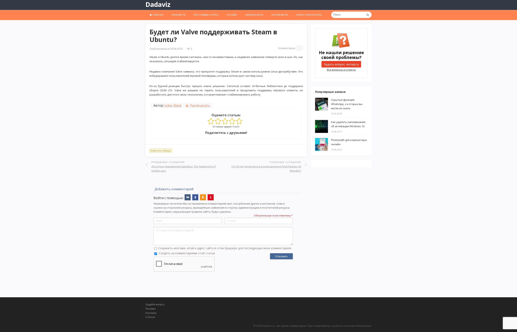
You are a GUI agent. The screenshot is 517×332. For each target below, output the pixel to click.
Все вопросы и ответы (341, 69)
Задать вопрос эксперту (341, 64)
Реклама (150, 308)
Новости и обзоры (309, 15)
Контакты (151, 313)
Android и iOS (254, 15)
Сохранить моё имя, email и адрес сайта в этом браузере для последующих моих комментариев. (225, 248)
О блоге (150, 317)
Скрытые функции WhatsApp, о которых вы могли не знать (347, 104)
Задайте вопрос (155, 304)
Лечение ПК (178, 15)
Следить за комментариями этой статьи (187, 253)
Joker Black (173, 105)
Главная (157, 15)
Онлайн (232, 15)
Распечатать (199, 105)
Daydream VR (279, 15)
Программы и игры (206, 15)
